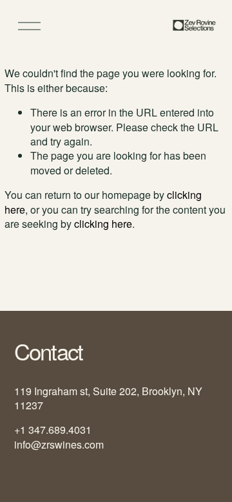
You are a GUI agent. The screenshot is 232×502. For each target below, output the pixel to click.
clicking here (103, 223)
